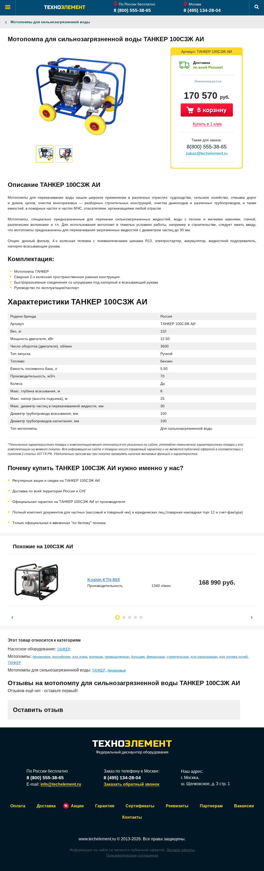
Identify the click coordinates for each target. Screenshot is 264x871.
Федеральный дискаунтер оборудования (132, 752)
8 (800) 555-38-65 (132, 10)
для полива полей (233, 657)
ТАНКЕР (63, 649)
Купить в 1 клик (207, 124)
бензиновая (41, 657)
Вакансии (244, 806)
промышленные (117, 657)
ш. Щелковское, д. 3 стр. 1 (205, 784)
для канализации (204, 657)
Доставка (46, 806)
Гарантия (104, 806)
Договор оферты (181, 850)
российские (61, 657)
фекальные (155, 657)
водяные (96, 657)
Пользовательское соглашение (132, 855)
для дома (79, 657)
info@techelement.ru (60, 784)
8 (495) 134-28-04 (202, 10)
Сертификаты (140, 806)
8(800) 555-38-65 (207, 147)
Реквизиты (177, 806)
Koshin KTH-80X (103, 580)
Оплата (17, 806)
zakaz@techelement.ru (207, 153)
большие (138, 657)
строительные (177, 657)
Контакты (132, 817)
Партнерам (211, 806)
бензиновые (117, 670)
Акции (77, 806)
